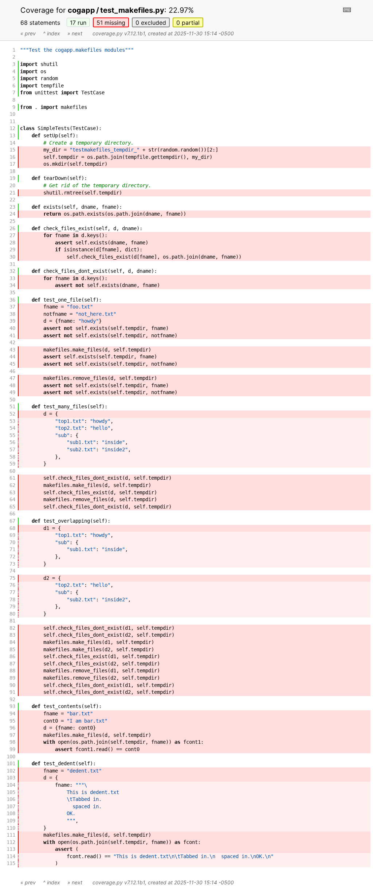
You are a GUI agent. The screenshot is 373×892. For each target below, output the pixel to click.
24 (12, 214)
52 (12, 414)
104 (11, 785)
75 (12, 578)
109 (11, 821)
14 (12, 143)
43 (12, 350)
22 (12, 200)
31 (12, 264)
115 (11, 863)
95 (12, 721)
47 (12, 378)
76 (12, 585)
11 (12, 121)
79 (12, 606)
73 (12, 564)
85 (12, 649)
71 (12, 549)
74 (12, 571)
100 (11, 756)
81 (12, 621)
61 (12, 478)
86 (12, 656)
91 (12, 692)
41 (12, 335)
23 (12, 207)
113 (11, 849)
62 (12, 485)
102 (11, 771)
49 (12, 392)
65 (12, 507)
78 (12, 599)
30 (12, 257)
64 (12, 499)
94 (12, 713)
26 (12, 228)
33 (12, 278)
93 (12, 706)
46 (12, 371)
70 (12, 542)
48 (12, 385)
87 (12, 664)
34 (12, 285)
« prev (28, 33)
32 (12, 271)
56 (12, 442)
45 (12, 364)
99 (12, 749)
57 (12, 449)
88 (12, 670)
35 (12, 292)
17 (78, 22)
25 (12, 221)
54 (12, 428)
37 (12, 307)
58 (12, 457)
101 (11, 763)
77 (12, 592)
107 (11, 806)
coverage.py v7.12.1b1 (119, 33)
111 (11, 835)
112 (11, 842)
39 (12, 321)
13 (12, 135)
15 (12, 150)
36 (12, 300)
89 (12, 678)
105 (11, 792)
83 (12, 635)
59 (12, 464)
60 (12, 471)
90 (12, 685)
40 (12, 328)
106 (11, 799)
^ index (51, 33)
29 (12, 249)
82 (12, 628)
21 (12, 193)
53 (12, 421)
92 (12, 699)
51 (111, 22)
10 (12, 114)
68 (12, 528)
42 (12, 342)
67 (12, 521)
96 (12, 728)
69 (12, 535)
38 (12, 314)
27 (12, 235)
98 (12, 742)
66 (12, 513)
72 (12, 556)
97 (12, 735)
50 (12, 399)
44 (12, 356)
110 (11, 828)
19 (12, 178)
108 (11, 813)
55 (12, 435)
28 (12, 242)
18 (12, 171)
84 (12, 642)
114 (11, 856)
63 (12, 492)
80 (12, 614)
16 (12, 157)
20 (12, 185)
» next (74, 33)
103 (11, 778)
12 (12, 128)
